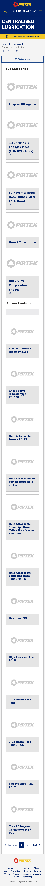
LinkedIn (37, 874)
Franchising (16, 871)
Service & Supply (24, 868)
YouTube (16, 877)
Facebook (26, 874)
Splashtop (28, 877)
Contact (38, 871)
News (6, 871)
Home (4, 44)
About (37, 868)
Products (16, 44)
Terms (7, 874)
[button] (22, 312)
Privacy (15, 874)
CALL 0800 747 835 (23, 11)
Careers (27, 871)
